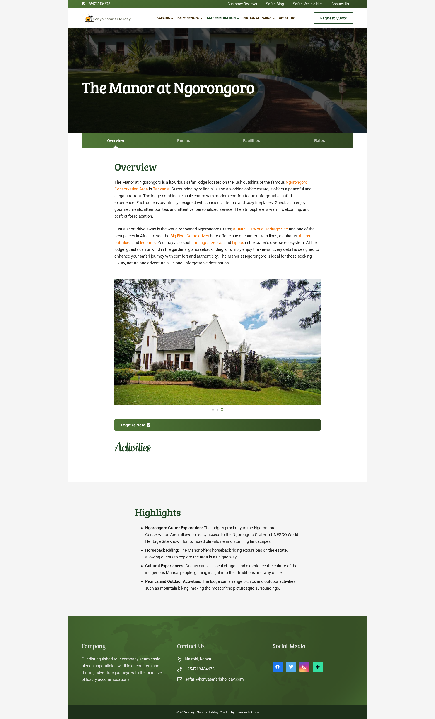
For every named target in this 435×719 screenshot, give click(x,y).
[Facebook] (278, 667)
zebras (217, 242)
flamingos (200, 242)
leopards (148, 242)
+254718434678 (200, 669)
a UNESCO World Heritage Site (260, 229)
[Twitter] (291, 667)
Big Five (177, 235)
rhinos (304, 235)
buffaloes (122, 242)
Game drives (197, 235)
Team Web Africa (247, 712)
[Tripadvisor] (318, 667)
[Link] (110, 18)
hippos (238, 242)
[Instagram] (304, 667)
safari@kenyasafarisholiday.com (214, 679)
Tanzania (161, 189)
